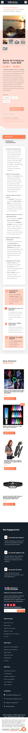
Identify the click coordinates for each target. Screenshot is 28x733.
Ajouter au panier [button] (10, 398)
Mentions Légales (7, 715)
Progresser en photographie (17, 121)
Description (8, 136)
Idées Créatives (8, 684)
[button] (23, 18)
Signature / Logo (8, 631)
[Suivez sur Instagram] (8, 605)
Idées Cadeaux (17, 119)
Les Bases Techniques (9, 676)
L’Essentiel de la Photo (9, 671)
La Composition (8, 673)
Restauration (7, 625)
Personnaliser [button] (6, 729)
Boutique (6, 7)
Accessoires (15, 9)
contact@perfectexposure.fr (13, 695)
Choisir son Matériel (9, 679)
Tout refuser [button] (13, 729)
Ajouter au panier (17, 109)
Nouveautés (6, 121)
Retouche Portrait (8, 622)
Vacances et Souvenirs (9, 628)
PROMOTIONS (7, 658)
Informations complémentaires (10, 142)
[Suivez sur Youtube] (11, 605)
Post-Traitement (8, 682)
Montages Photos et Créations (11, 633)
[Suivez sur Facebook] (5, 605)
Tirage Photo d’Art (8, 655)
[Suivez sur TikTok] (14, 605)
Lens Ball (5, 94)
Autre (11, 119)
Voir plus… (6, 636)
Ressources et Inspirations (10, 649)
